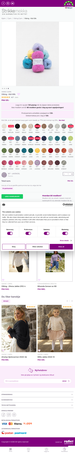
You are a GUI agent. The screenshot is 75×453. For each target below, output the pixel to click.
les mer (62, 120)
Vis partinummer (7, 188)
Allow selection (37, 246)
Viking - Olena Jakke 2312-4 (13, 286)
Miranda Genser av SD (47, 286)
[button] (69, 5)
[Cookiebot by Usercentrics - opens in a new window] (64, 204)
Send (64, 381)
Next (72, 300)
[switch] (28, 233)
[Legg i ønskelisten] (18, 94)
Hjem (3, 18)
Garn (9, 18)
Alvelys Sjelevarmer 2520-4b (14, 357)
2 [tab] (4, 88)
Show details (64, 240)
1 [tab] (2, 88)
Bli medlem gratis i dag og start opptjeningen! (45, 107)
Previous (67, 300)
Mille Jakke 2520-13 (46, 357)
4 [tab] (8, 88)
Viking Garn (17, 18)
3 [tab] (6, 88)
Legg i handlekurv (12, 196)
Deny (14, 246)
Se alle (5, 301)
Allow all (61, 246)
